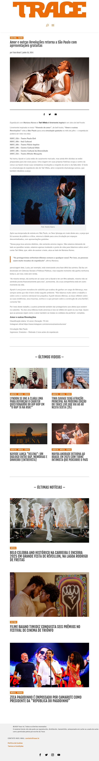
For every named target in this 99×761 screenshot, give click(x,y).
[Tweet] (49, 114)
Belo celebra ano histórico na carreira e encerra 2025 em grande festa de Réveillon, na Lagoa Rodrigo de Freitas (49, 556)
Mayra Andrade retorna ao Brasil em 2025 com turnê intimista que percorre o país (70, 457)
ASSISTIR (13, 394)
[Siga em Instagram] (52, 754)
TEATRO (20, 38)
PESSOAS (20, 693)
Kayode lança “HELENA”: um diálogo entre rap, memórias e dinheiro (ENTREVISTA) (28, 457)
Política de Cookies (15, 743)
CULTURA (13, 38)
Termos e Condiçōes (15, 746)
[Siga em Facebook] (40, 754)
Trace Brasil (17, 52)
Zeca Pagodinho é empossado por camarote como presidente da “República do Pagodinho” (45, 699)
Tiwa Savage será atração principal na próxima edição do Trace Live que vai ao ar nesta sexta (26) (69, 403)
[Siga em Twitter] (46, 754)
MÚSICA (20, 394)
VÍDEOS (26, 394)
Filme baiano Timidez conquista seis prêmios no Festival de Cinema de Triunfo (45, 628)
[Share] (44, 114)
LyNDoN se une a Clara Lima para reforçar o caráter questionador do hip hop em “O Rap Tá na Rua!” (27, 403)
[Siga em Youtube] (58, 754)
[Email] (55, 114)
